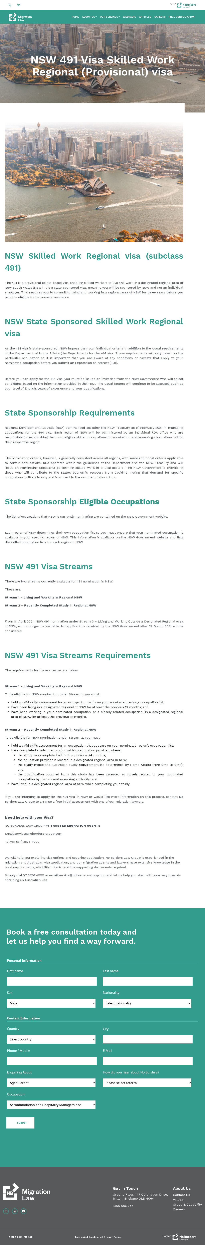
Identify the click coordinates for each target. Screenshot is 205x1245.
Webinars (129, 16)
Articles (145, 16)
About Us (88, 16)
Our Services (109, 16)
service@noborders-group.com (38, 833)
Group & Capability (187, 1204)
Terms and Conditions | (89, 1237)
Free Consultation (182, 16)
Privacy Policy (112, 1237)
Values (178, 1200)
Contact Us (181, 1195)
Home (75, 16)
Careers (160, 16)
